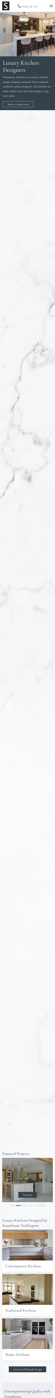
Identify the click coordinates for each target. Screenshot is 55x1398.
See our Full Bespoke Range (27, 1369)
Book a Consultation (18, 104)
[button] (51, 6)
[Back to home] (5, 6)
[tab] (12, 1205)
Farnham (27, 1194)
